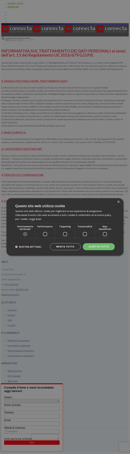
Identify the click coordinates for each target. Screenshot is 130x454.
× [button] (118, 202)
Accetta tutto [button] (99, 246)
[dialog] (65, 227)
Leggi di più (35, 219)
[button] (28, 246)
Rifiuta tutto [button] (65, 246)
